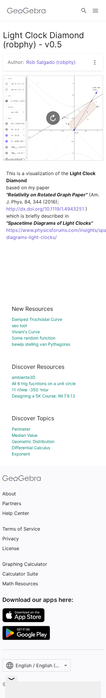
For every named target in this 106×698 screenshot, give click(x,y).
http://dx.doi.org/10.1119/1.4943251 (45, 209)
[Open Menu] (95, 10)
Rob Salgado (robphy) (51, 62)
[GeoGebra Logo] (26, 11)
